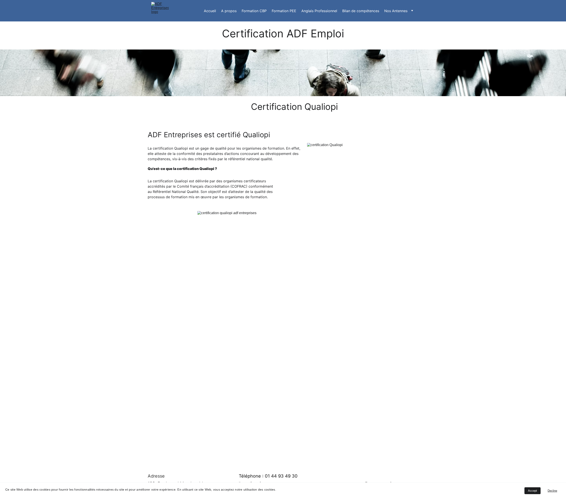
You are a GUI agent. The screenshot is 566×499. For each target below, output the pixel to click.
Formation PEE (284, 11)
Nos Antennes (395, 11)
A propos (229, 11)
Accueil (210, 11)
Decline (552, 490)
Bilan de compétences (360, 11)
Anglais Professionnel (319, 11)
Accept (532, 490)
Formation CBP (254, 11)
